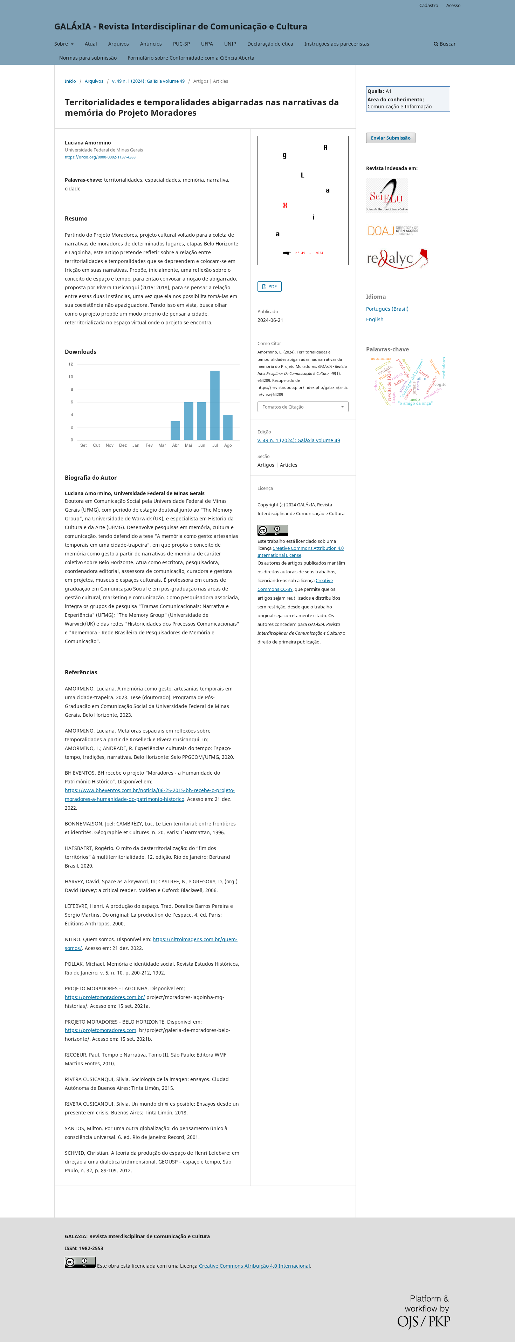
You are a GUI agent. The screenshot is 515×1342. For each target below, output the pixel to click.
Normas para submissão (88, 57)
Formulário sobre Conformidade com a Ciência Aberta (191, 57)
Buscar (447, 43)
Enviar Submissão (391, 138)
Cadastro (428, 5)
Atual (91, 43)
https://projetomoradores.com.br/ (105, 997)
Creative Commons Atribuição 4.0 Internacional (254, 1265)
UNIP (230, 43)
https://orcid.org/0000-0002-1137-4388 (100, 157)
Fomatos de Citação (283, 407)
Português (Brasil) (387, 308)
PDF (272, 286)
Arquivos (118, 43)
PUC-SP (181, 43)
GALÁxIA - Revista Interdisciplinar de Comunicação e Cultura (181, 26)
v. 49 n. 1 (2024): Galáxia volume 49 (148, 81)
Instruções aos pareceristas (336, 43)
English (375, 319)
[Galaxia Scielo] (387, 211)
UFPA (207, 43)
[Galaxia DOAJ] (392, 243)
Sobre (61, 43)
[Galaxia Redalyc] (397, 267)
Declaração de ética (270, 43)
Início (70, 81)
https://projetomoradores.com (100, 1030)
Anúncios (151, 43)
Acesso (453, 5)
